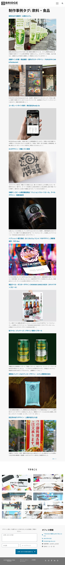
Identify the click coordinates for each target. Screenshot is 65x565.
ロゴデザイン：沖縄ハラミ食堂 (19, 149)
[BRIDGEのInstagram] (48, 560)
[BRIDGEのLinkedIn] (54, 560)
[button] (57, 3)
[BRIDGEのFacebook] (51, 560)
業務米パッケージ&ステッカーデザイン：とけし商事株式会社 (29, 374)
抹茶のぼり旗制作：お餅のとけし (20, 16)
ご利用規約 (33, 559)
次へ (54, 459)
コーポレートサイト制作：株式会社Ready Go (24, 105)
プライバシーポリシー (24, 559)
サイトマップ (22, 561)
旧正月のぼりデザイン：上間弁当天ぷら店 (23, 417)
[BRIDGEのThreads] (57, 560)
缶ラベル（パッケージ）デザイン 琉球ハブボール (25, 330)
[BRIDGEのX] (45, 560)
